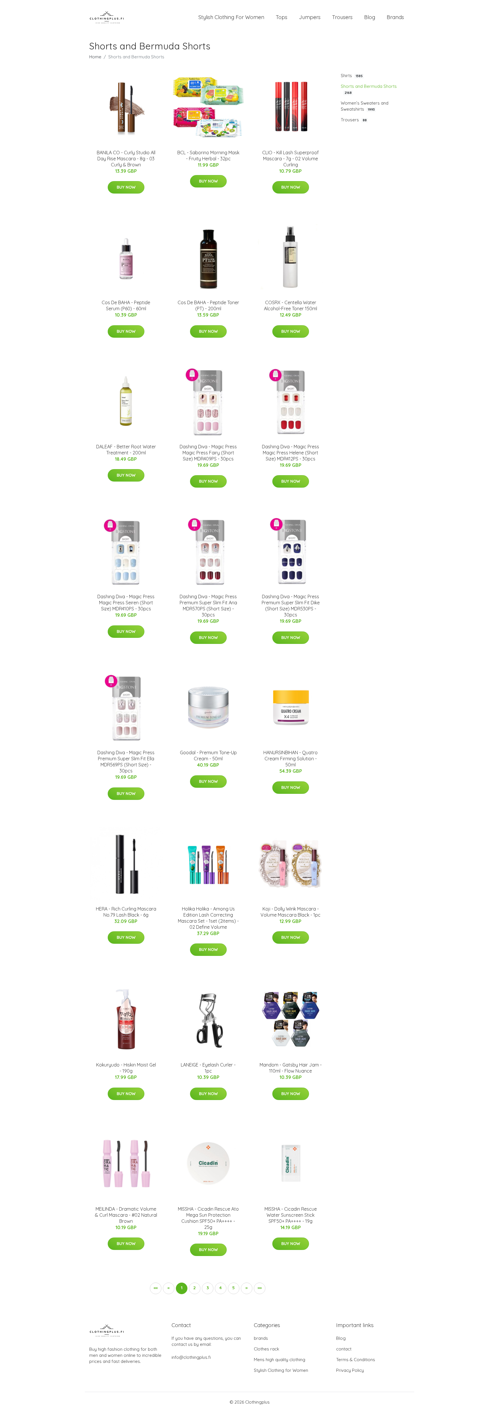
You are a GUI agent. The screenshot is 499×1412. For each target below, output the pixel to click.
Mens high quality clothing (279, 1359)
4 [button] (220, 1287)
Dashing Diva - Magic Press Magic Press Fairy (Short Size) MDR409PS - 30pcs (208, 453)
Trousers (342, 17)
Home (95, 57)
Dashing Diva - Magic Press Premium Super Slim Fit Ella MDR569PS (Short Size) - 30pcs (125, 762)
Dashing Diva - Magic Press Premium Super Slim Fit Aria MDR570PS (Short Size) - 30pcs (208, 606)
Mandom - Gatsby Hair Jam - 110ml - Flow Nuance (291, 1068)
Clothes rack (266, 1349)
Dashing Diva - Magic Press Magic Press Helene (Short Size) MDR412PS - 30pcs (290, 453)
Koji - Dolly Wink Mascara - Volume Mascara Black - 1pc (290, 912)
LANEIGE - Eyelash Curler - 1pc (208, 1068)
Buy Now (126, 187)
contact (343, 1349)
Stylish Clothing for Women (281, 1370)
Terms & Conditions (355, 1359)
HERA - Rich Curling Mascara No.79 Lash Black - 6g (126, 912)
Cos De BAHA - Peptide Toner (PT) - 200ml (208, 305)
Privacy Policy (350, 1370)
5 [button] (233, 1287)
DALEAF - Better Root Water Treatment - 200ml (126, 450)
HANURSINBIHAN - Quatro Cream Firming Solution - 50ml (290, 759)
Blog (369, 17)
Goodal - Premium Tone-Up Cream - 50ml (208, 755)
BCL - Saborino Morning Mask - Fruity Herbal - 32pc (208, 155)
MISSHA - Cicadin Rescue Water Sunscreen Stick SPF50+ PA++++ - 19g (291, 1215)
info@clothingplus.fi (191, 1357)
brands (261, 1338)
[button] (246, 1288)
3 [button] (207, 1287)
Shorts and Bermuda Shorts (369, 89)
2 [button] (194, 1287)
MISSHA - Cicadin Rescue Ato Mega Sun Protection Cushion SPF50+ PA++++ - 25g (208, 1218)
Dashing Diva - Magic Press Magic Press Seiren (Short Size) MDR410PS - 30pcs (125, 603)
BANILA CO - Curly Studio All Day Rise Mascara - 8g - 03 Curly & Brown (126, 159)
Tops (281, 17)
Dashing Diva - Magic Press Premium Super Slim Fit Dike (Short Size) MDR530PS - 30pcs (291, 606)
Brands (395, 17)
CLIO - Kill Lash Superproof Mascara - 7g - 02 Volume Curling (290, 159)
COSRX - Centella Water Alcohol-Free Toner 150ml (290, 305)
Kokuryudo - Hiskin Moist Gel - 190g (126, 1068)
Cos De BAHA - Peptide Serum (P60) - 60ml (126, 305)
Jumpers (310, 17)
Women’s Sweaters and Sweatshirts (364, 106)
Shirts (352, 75)
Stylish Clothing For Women (231, 17)
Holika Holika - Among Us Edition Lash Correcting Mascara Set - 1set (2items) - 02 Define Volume (208, 918)
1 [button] (182, 1287)
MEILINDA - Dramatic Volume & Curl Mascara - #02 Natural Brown (126, 1215)
